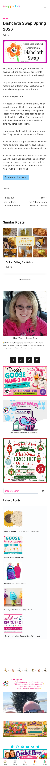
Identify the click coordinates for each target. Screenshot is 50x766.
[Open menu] (45, 7)
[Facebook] (12, 746)
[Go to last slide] (7, 252)
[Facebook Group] (37, 746)
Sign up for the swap (15, 177)
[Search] (42, 491)
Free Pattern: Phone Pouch (14, 583)
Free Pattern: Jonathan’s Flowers (12, 202)
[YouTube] (32, 746)
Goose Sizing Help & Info (14, 557)
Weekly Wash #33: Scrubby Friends (18, 610)
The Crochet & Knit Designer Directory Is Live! (22, 636)
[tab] (20, 279)
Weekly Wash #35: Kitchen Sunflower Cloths (21, 531)
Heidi (7, 35)
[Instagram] (17, 746)
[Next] (43, 252)
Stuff (5, 18)
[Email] (27, 746)
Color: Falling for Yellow (19, 262)
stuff (6, 189)
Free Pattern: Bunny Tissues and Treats (37, 202)
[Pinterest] (22, 746)
